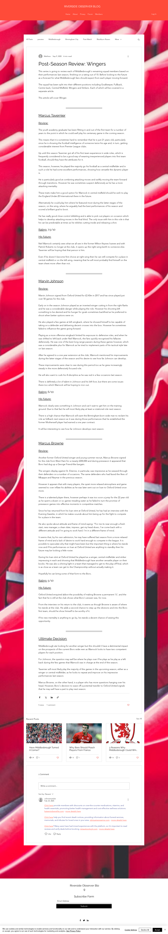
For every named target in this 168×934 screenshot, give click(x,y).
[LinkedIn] (87, 920)
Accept (157, 930)
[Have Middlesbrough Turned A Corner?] (44, 733)
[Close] (165, 930)
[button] (138, 39)
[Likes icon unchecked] (46, 833)
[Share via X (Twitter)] (46, 697)
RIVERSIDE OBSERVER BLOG (82, 6)
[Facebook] (80, 920)
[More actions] (128, 56)
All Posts (29, 39)
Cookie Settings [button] (131, 930)
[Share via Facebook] (39, 697)
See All (139, 719)
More (117, 39)
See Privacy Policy (73, 931)
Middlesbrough (55, 39)
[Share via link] (58, 697)
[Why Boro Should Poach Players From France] (84, 733)
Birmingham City (71, 39)
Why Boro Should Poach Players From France (82, 748)
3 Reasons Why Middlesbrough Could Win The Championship (122, 748)
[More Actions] (128, 799)
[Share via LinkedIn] (52, 697)
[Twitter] (84, 920)
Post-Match (87, 39)
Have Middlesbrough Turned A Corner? (44, 748)
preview (41, 39)
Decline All (145, 930)
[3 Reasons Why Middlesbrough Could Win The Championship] (124, 733)
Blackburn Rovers (103, 39)
